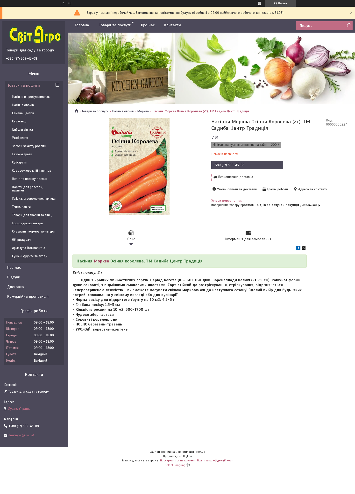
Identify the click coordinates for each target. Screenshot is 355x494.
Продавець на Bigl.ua (177, 456)
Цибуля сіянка (22, 129)
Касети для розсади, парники (27, 188)
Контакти (172, 25)
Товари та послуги (115, 25)
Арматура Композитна (28, 248)
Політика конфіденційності (215, 460)
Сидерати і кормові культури (33, 231)
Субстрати (19, 162)
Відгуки (13, 277)
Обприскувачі (21, 240)
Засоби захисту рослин (29, 146)
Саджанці (19, 121)
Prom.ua (200, 451)
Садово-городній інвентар (31, 171)
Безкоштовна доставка (235, 177)
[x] (303, 249)
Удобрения (20, 138)
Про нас (148, 25)
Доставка (15, 286)
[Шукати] (348, 25)
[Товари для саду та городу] (35, 34)
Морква (143, 111)
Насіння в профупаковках (31, 97)
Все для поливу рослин (29, 179)
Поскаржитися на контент (177, 460)
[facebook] (298, 249)
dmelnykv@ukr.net (21, 435)
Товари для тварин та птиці (32, 215)
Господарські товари (27, 223)
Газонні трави (22, 154)
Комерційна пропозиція (28, 296)
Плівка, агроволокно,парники (34, 199)
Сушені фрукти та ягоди (29, 256)
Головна (82, 25)
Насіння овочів (123, 111)
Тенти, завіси (21, 207)
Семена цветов (23, 113)
